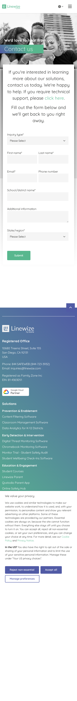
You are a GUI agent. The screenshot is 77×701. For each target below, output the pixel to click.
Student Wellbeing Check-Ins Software (27, 458)
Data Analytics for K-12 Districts (22, 428)
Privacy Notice (25, 540)
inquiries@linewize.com (26, 368)
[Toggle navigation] (70, 6)
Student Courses (13, 471)
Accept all (51, 569)
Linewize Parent (12, 477)
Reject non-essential (22, 569)
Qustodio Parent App (16, 482)
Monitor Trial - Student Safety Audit (25, 452)
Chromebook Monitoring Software (24, 447)
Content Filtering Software (19, 416)
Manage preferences (22, 578)
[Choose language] (60, 6)
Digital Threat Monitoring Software (25, 441)
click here (54, 98)
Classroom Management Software (25, 422)
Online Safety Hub (14, 488)
